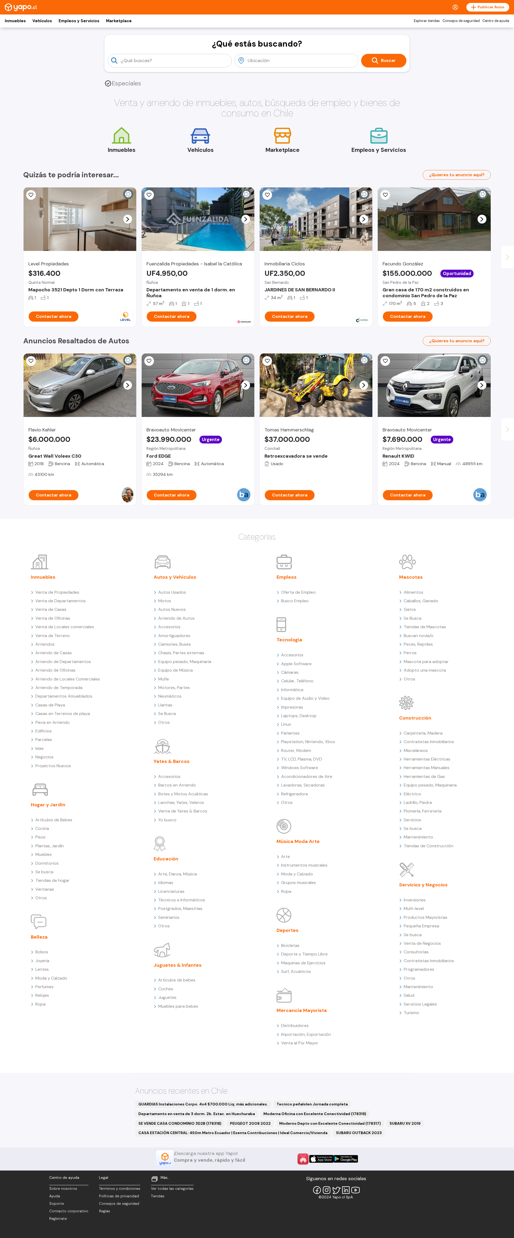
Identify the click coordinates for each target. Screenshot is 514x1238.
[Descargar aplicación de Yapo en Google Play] (346, 1159)
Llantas (165, 705)
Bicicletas (290, 945)
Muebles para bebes (178, 1006)
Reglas (104, 1211)
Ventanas (44, 889)
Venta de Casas (50, 609)
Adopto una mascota (425, 670)
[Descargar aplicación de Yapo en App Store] (321, 1159)
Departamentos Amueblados (63, 696)
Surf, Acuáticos (296, 971)
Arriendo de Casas (53, 653)
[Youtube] (355, 1190)
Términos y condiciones (119, 1188)
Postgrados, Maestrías (180, 908)
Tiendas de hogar (52, 880)
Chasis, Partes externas (181, 653)
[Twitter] (336, 1190)
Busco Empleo (295, 601)
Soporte (56, 1203)
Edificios (43, 731)
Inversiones (415, 900)
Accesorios (169, 627)
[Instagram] (326, 1190)
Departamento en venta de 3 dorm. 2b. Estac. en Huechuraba (196, 1113)
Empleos (287, 577)
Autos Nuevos (172, 609)
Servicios (412, 820)
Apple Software (296, 664)
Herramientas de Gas (424, 776)
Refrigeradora (294, 794)
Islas (39, 748)
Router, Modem (296, 750)
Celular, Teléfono (297, 681)
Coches (165, 989)
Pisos (40, 837)
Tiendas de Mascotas (425, 627)
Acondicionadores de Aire (306, 776)
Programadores (419, 969)
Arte (285, 856)
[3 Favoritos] (31, 361)
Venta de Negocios (422, 943)
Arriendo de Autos (176, 618)
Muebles (43, 854)
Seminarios (168, 917)
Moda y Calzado (51, 978)
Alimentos (413, 592)
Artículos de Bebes (53, 820)
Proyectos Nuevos (53, 766)
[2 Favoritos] (149, 361)
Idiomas (165, 882)
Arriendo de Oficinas (55, 670)
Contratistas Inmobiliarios (429, 741)
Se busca (44, 872)
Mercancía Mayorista (302, 1010)
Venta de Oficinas (52, 618)
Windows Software (299, 767)
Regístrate (58, 1218)
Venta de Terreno (52, 635)
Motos (164, 601)
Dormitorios (47, 863)
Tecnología (289, 640)
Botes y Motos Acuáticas (183, 794)
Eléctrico (412, 794)
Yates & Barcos (172, 761)
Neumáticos (170, 696)
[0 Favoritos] (149, 195)
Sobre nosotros (63, 1188)
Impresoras (292, 707)
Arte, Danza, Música (177, 874)
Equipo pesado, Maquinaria (184, 661)
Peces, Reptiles (418, 644)
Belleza (39, 937)
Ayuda (54, 1196)
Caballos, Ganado (421, 601)
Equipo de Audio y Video (305, 698)
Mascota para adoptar (426, 661)
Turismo (411, 1012)
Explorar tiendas (427, 21)
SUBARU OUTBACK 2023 (359, 1132)
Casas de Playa (50, 705)
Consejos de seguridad (461, 21)
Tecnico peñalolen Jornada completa (312, 1104)
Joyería (42, 961)
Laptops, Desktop (298, 715)
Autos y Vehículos (175, 577)
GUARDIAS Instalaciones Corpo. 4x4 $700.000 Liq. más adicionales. (203, 1104)
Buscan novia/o (418, 635)
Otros (41, 898)
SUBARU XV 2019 (405, 1123)
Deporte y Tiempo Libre (304, 954)
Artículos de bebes (176, 980)
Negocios (44, 757)
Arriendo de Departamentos (63, 661)
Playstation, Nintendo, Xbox (308, 741)
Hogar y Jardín (48, 804)
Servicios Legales (420, 1004)
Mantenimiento (418, 837)
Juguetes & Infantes (178, 965)
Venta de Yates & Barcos (182, 811)
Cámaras (289, 672)
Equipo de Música (175, 670)
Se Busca (167, 713)
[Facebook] (317, 1190)
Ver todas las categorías (172, 1188)
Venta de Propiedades (57, 592)
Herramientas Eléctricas (427, 759)
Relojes (42, 995)
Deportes (287, 930)
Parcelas (43, 739)
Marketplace (119, 21)
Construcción (415, 718)
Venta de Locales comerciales (64, 627)
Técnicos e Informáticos (181, 900)
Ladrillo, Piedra (418, 802)
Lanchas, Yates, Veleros (181, 802)
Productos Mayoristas (425, 917)
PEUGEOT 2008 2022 (250, 1123)
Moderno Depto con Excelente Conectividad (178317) (330, 1123)
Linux (286, 724)
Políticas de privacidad (119, 1196)
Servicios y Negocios (423, 885)
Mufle (163, 679)
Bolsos (41, 952)
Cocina (42, 828)
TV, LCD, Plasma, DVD (301, 759)
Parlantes (290, 733)
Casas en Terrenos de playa (62, 713)
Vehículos (42, 21)
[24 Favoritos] (31, 195)
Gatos (410, 609)
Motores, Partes (174, 687)
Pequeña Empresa (421, 926)
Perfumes (44, 986)
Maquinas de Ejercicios (303, 963)
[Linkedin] (346, 1190)
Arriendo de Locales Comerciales (67, 679)
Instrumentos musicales (304, 865)
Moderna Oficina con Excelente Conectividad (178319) (314, 1113)
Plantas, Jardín (49, 846)
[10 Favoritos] (385, 195)
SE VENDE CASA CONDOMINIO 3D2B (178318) (179, 1123)
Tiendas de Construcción (428, 846)
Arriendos (45, 644)
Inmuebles (15, 21)
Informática (292, 690)
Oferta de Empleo (298, 592)
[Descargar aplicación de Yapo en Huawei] (303, 1159)
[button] (127, 219)
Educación (166, 859)
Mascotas (411, 577)
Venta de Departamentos (60, 601)
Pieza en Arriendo (52, 722)
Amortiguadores (174, 635)
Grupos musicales (298, 882)
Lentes (42, 969)
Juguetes (167, 997)
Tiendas (157, 1196)
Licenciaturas (171, 891)
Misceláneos (416, 750)
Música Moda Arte (298, 841)
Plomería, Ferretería (422, 811)
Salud (409, 995)
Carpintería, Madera (423, 733)
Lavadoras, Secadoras (303, 785)
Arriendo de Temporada (58, 687)
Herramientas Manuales (426, 767)
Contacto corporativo (68, 1211)
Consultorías (416, 952)
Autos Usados (172, 592)
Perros (410, 653)
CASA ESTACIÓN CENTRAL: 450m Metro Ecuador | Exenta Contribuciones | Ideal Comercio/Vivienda (232, 1132)
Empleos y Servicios (79, 21)
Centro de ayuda (495, 21)
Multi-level (414, 908)
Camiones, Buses (174, 644)
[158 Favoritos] (267, 195)
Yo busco (167, 820)
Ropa (40, 1004)
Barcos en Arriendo (177, 785)
